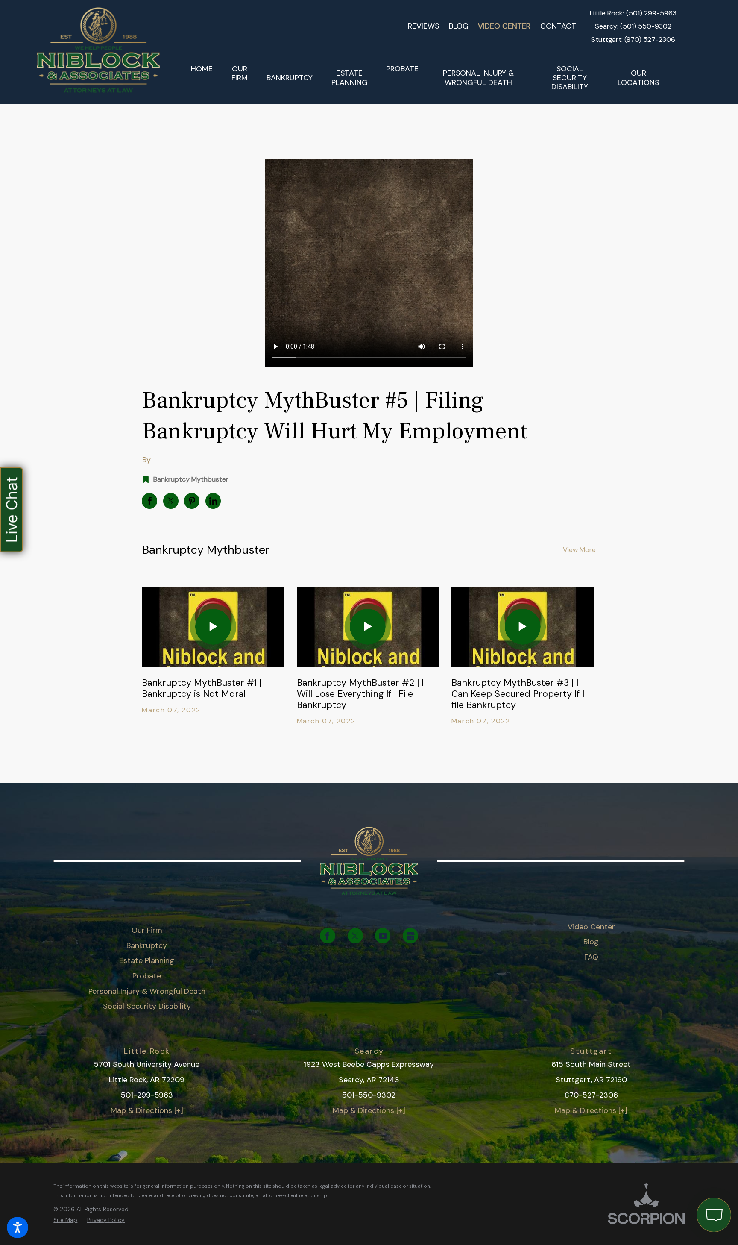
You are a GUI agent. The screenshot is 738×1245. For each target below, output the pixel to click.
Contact (558, 26)
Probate (146, 976)
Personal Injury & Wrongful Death (146, 991)
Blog (459, 26)
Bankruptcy (146, 945)
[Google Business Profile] (410, 935)
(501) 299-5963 (651, 13)
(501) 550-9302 (645, 26)
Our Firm (147, 930)
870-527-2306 (591, 1095)
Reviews (423, 26)
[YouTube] (382, 935)
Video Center (504, 26)
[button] (17, 1227)
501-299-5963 (147, 1095)
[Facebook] (327, 935)
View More (579, 549)
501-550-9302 (368, 1095)
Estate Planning (146, 960)
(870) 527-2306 (649, 39)
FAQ (591, 957)
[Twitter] (355, 935)
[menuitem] (202, 78)
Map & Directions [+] (147, 1110)
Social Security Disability (147, 1006)
